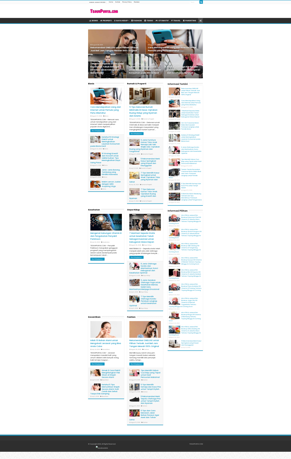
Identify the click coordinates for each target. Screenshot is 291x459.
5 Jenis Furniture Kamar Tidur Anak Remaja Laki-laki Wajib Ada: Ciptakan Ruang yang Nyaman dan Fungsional (144, 146)
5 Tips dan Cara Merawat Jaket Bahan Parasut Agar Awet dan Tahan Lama (144, 415)
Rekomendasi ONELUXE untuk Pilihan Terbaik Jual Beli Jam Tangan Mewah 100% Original (144, 343)
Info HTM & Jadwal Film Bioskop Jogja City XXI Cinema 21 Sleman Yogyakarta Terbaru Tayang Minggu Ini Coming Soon (183, 302)
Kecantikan (94, 317)
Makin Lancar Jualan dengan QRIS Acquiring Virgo (111, 184)
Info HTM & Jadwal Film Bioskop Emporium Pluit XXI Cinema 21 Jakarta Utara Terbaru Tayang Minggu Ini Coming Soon (185, 219)
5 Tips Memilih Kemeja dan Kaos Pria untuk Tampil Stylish (151, 386)
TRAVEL (176, 20)
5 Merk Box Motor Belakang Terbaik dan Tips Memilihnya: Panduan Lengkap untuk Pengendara (191, 197)
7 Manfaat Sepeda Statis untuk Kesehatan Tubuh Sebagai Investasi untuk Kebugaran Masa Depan (142, 237)
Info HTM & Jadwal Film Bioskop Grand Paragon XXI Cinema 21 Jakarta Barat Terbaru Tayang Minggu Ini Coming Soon (185, 233)
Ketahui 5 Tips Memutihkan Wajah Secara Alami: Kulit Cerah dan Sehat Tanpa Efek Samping (105, 389)
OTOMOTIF (163, 20)
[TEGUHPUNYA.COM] (104, 10)
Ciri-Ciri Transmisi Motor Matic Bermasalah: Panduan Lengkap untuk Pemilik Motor (190, 126)
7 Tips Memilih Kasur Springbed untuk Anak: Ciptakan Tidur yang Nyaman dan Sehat (144, 177)
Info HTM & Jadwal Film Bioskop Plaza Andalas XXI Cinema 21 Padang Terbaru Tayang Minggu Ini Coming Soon (185, 288)
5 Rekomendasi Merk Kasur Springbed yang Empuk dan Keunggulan (150, 162)
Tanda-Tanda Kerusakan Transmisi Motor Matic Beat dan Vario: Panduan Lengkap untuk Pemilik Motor (185, 173)
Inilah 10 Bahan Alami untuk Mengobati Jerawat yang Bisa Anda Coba (105, 343)
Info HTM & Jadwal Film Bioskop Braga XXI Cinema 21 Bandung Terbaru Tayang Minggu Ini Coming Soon (185, 316)
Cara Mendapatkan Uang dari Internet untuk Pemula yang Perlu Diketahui (105, 110)
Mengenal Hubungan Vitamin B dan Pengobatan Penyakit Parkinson (106, 236)
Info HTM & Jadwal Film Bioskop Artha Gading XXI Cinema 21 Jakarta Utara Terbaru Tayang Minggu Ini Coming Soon (185, 331)
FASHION (137, 20)
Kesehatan (94, 209)
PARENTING (190, 20)
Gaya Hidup (133, 209)
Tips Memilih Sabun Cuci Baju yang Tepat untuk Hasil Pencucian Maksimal (151, 374)
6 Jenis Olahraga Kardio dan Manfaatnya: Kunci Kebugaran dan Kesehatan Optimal (183, 69)
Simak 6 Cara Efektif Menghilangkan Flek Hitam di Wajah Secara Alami (111, 374)
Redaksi (136, 2)
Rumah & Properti (136, 83)
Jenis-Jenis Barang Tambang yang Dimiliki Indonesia (111, 172)
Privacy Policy (127, 2)
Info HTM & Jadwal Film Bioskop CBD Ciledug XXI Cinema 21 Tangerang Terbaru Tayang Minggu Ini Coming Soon (185, 248)
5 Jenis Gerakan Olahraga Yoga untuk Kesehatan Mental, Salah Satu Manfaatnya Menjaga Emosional (145, 285)
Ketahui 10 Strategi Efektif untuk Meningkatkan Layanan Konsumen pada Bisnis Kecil (145, 69)
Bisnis (91, 83)
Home (111, 2)
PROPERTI (107, 20)
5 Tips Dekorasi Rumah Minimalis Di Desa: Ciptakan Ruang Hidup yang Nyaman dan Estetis (143, 111)
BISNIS (95, 20)
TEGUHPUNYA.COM (196, 444)
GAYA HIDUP (122, 20)
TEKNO (150, 20)
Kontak (117, 2)
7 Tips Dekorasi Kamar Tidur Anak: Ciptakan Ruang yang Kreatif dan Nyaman (143, 194)
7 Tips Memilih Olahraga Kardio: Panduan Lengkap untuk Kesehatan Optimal (143, 301)
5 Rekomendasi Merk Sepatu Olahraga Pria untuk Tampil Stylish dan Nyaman (151, 400)
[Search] (201, 2)
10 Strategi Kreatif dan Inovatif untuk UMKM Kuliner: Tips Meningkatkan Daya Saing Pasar (105, 158)
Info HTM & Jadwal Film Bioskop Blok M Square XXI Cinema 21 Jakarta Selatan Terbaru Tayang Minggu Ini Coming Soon (185, 274)
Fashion (131, 317)
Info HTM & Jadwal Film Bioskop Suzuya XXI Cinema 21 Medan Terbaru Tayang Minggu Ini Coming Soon (191, 261)
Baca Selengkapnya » (97, 130)
